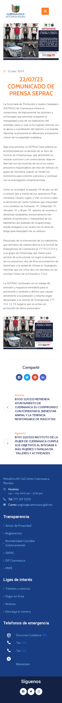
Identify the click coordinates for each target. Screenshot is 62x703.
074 (23, 643)
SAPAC (9, 553)
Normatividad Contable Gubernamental (20, 543)
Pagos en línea (14, 596)
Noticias (10, 604)
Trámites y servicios (17, 588)
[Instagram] (38, 691)
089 (44, 635)
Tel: (19, 499)
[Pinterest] (35, 377)
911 (23, 651)
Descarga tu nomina (18, 611)
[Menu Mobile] (45, 11)
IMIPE (8, 568)
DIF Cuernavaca (15, 560)
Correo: (30, 504)
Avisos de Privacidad (18, 525)
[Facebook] (19, 377)
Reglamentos (13, 533)
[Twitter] (27, 377)
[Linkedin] (43, 377)
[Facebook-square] (23, 691)
